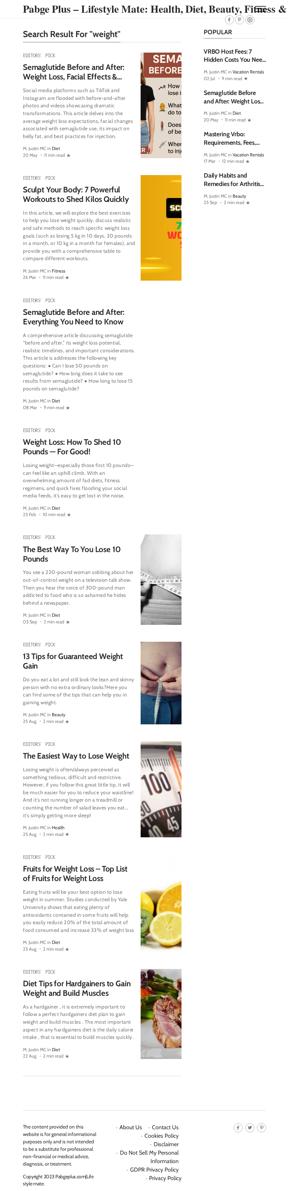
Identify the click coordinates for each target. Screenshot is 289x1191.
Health (58, 827)
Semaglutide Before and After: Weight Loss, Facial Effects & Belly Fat (73, 76)
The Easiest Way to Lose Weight (76, 756)
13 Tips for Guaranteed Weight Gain (73, 661)
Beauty (58, 714)
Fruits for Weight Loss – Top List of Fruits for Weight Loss (75, 873)
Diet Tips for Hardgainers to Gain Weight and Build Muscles (76, 988)
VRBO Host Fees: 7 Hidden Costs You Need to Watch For (234, 60)
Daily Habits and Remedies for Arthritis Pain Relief (232, 184)
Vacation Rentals (248, 71)
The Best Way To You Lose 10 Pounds (72, 554)
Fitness (58, 271)
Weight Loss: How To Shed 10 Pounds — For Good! (72, 446)
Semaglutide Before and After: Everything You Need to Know (73, 317)
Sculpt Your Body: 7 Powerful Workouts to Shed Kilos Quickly (76, 194)
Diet (56, 148)
